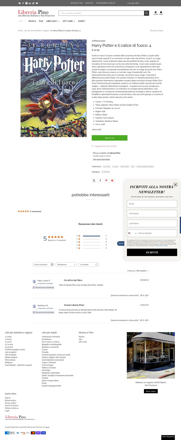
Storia (44, 383)
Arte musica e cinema (50, 342)
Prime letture (10, 360)
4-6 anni (8, 339)
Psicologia (46, 370)
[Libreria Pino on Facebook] (23, 3)
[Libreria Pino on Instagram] (26, 3)
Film (41, 21)
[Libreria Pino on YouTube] (37, 3)
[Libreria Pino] (36, 13)
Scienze (45, 378)
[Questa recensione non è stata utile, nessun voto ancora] (146, 295)
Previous (153, 31)
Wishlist (89, 3)
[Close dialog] (175, 185)
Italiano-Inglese (11, 357)
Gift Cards (83, 342)
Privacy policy (10, 403)
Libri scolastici (10, 352)
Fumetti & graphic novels (15, 350)
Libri (20, 21)
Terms (166, 245)
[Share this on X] (94, 180)
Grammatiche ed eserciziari (53, 360)
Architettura (46, 339)
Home (20, 31)
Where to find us (11, 408)
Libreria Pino (14, 427)
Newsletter (77, 3)
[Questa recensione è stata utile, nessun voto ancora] (141, 295)
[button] (104, 146)
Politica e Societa (49, 368)
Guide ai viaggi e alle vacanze (54, 357)
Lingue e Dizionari (49, 362)
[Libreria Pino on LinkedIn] (30, 3)
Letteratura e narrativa (51, 337)
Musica (32, 21)
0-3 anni (8, 337)
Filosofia (45, 352)
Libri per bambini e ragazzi (38, 31)
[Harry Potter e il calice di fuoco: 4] (53, 88)
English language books (51, 386)
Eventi (81, 21)
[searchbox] (41, 264)
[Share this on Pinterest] (106, 180)
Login (7, 411)
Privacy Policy (159, 245)
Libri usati (51, 21)
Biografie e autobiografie (51, 344)
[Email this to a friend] (112, 180)
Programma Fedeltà (105, 3)
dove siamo (151, 391)
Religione (8, 362)
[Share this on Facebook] (100, 180)
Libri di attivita (10, 355)
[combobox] (66, 264)
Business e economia (50, 347)
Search (8, 398)
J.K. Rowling (105, 172)
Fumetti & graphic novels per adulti (56, 355)
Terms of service (11, 406)
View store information (101, 159)
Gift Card (68, 21)
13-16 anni (9, 347)
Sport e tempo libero (50, 381)
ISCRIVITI (152, 252)
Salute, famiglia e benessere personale (57, 375)
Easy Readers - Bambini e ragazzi (18, 365)
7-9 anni (115, 166)
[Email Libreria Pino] (19, 3)
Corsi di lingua (47, 365)
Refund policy (10, 400)
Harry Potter (125, 166)
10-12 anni (107, 166)
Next (161, 31)
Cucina (44, 350)
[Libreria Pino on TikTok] (33, 3)
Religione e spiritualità (51, 373)
